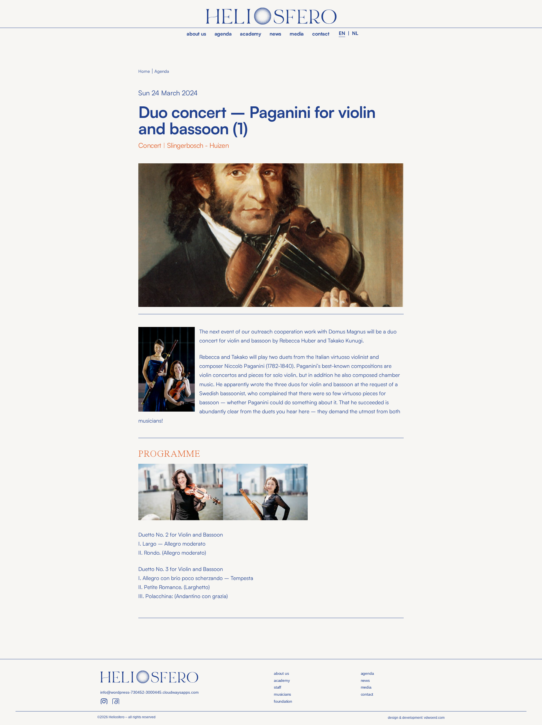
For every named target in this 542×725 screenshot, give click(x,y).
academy (250, 33)
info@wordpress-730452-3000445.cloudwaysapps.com (149, 692)
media (297, 33)
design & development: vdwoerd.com (416, 718)
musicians (282, 694)
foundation (283, 701)
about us (196, 33)
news (275, 33)
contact (320, 33)
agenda (223, 33)
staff (277, 687)
